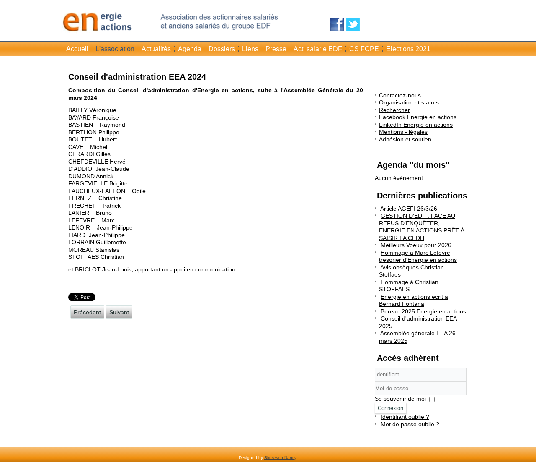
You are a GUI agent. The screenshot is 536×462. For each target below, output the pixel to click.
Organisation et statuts (409, 102)
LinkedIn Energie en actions (416, 124)
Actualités (156, 48)
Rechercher (394, 110)
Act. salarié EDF (318, 48)
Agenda (189, 48)
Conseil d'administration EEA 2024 (137, 76)
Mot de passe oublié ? (410, 424)
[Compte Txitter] (353, 24)
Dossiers (222, 48)
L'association (114, 48)
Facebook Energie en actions (417, 117)
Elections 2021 (408, 48)
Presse (275, 48)
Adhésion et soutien (405, 139)
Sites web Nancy (280, 457)
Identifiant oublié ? (405, 416)
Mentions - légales (403, 131)
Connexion (390, 408)
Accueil (77, 48)
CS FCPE (364, 48)
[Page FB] (337, 24)
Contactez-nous (400, 95)
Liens (250, 48)
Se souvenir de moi (400, 398)
